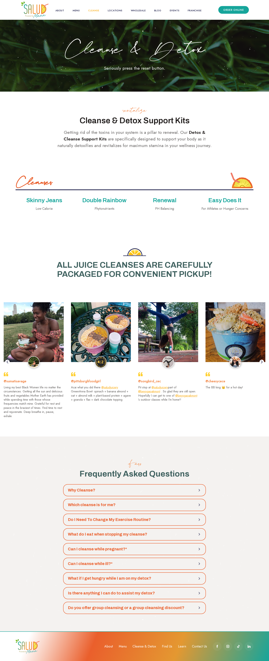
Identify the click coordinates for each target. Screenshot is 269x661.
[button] (7, 361)
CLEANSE (93, 10)
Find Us (167, 646)
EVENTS (175, 10)
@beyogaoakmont (149, 391)
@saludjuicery (109, 387)
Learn (182, 646)
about (59, 10)
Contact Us (199, 646)
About (108, 646)
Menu (123, 646)
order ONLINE (233, 10)
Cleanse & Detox (144, 646)
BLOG (157, 10)
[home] (34, 10)
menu (76, 10)
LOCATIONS (115, 10)
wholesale (138, 10)
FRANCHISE (194, 10)
